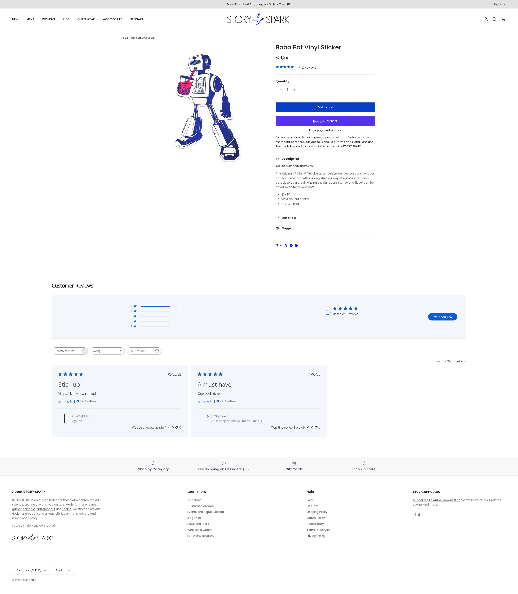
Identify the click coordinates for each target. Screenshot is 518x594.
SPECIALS (136, 19)
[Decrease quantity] (279, 89)
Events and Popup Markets (206, 512)
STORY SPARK (28, 580)
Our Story (194, 500)
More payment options (325, 130)
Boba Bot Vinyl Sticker (143, 38)
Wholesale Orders (199, 530)
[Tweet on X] (286, 245)
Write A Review (442, 317)
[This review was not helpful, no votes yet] (176, 427)
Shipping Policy (317, 512)
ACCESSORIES (112, 19)
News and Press (198, 524)
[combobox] (107, 350)
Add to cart (325, 107)
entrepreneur (45, 509)
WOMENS (48, 19)
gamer (17, 509)
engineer (91, 504)
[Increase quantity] (295, 89)
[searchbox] (66, 351)
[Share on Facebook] (291, 245)
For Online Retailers (200, 536)
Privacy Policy (316, 536)
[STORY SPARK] (259, 19)
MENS (30, 19)
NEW (15, 19)
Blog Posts (194, 518)
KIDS (66, 19)
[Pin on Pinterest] (296, 245)
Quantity (282, 81)
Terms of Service (319, 530)
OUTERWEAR (86, 19)
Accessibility (315, 524)
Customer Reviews (200, 506)
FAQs (310, 500)
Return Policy (316, 518)
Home (124, 38)
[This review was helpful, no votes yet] (169, 427)
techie (66, 509)
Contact (312, 506)
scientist (29, 509)
